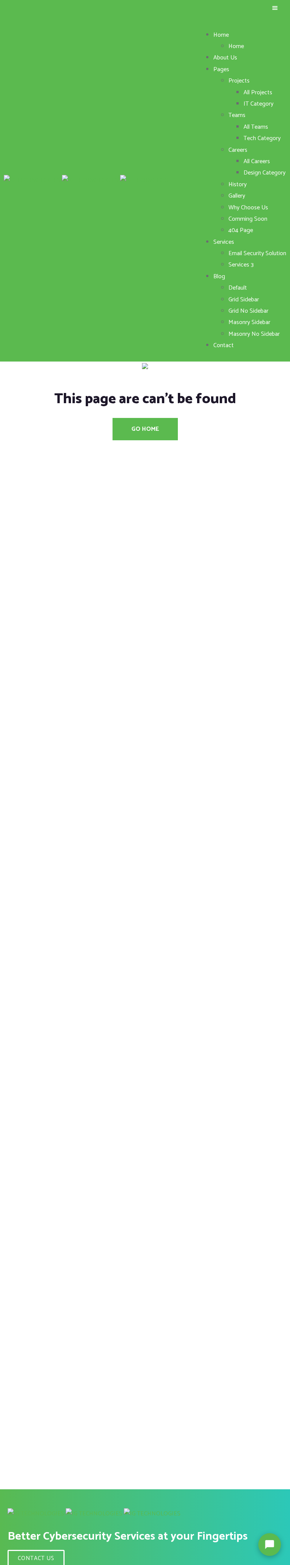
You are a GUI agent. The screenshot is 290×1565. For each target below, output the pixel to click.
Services (223, 242)
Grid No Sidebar (248, 311)
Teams (236, 115)
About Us (225, 58)
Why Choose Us (248, 208)
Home (221, 35)
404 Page (240, 230)
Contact (223, 345)
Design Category (264, 173)
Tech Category (262, 138)
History (237, 184)
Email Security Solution (257, 253)
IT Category (258, 104)
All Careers (257, 161)
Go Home (145, 429)
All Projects (258, 92)
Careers (237, 150)
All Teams (256, 127)
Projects (239, 81)
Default (237, 288)
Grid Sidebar (243, 300)
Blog (219, 276)
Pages (221, 69)
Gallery (236, 196)
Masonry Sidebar (249, 322)
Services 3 (241, 265)
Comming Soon (247, 219)
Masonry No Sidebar (254, 334)
